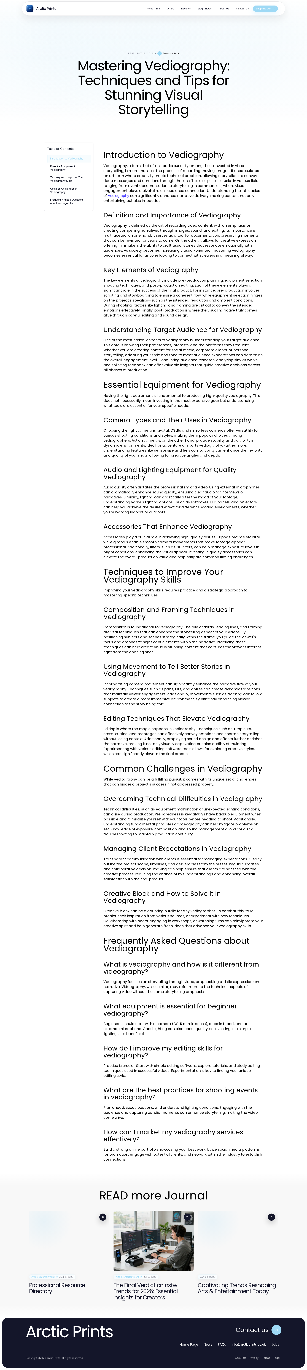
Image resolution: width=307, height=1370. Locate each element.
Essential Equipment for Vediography (63, 168)
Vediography (118, 196)
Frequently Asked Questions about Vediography (67, 201)
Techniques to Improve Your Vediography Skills (67, 179)
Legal (277, 1358)
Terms (266, 1358)
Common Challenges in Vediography (63, 190)
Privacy (254, 1358)
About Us (240, 1358)
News (208, 1344)
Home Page (189, 1344)
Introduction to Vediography (66, 158)
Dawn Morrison (171, 53)
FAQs (222, 1344)
